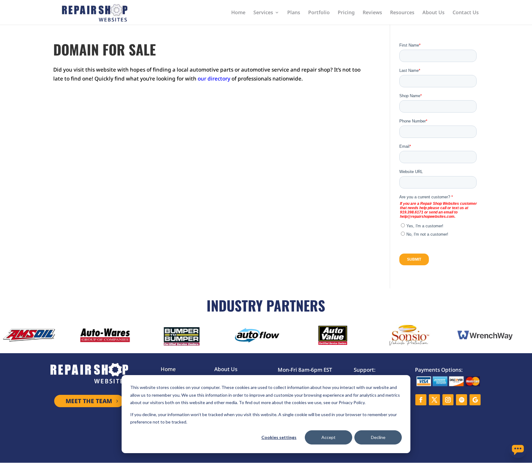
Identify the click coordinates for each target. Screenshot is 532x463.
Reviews (372, 13)
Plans (293, 13)
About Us (433, 13)
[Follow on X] (434, 399)
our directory (214, 78)
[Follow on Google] (475, 399)
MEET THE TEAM (89, 401)
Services (263, 13)
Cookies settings (278, 437)
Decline (378, 437)
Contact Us (466, 13)
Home (238, 13)
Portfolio (319, 13)
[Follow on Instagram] (447, 399)
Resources (402, 13)
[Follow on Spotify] (461, 399)
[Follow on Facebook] (420, 399)
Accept (328, 437)
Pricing (346, 13)
